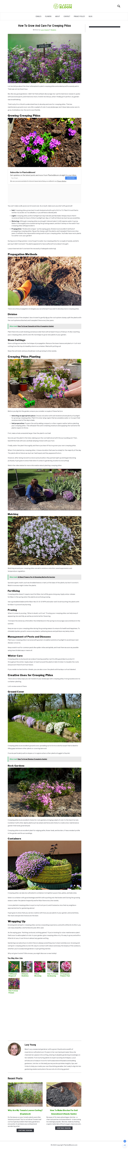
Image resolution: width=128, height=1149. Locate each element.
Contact (67, 16)
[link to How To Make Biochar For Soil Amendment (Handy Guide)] (63, 1094)
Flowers (48, 16)
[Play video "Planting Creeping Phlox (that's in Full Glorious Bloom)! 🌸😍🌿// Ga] (44, 489)
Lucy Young (45, 30)
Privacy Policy (79, 16)
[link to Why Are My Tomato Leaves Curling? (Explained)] (25, 1094)
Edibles (38, 16)
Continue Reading (25, 1130)
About (57, 16)
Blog (90, 16)
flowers (53, 30)
